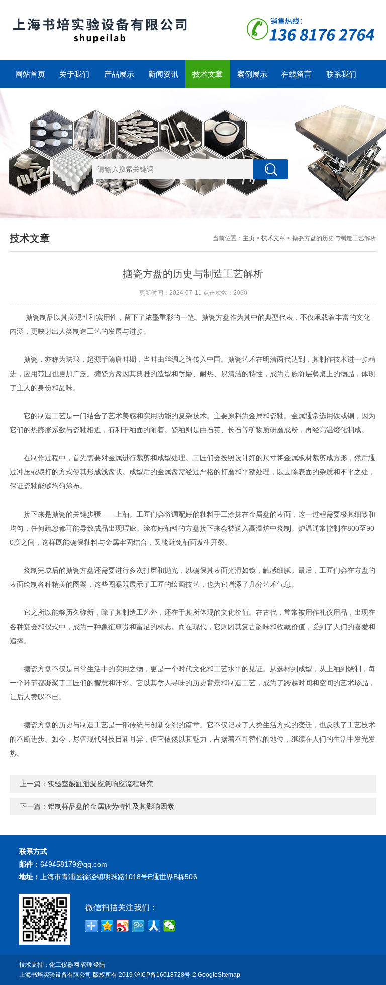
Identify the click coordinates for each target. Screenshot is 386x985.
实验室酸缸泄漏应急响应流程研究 (100, 784)
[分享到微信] (169, 926)
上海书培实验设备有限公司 (55, 974)
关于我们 (74, 74)
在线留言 (296, 74)
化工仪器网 (64, 964)
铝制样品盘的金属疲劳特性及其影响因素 (111, 806)
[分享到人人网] (154, 926)
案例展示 (252, 74)
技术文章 (207, 74)
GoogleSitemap (219, 974)
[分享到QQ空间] (107, 926)
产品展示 (119, 74)
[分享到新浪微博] (123, 926)
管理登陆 (93, 964)
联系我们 (341, 74)
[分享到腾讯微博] (138, 926)
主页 (249, 238)
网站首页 (30, 74)
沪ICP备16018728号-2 (165, 974)
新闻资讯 (163, 74)
